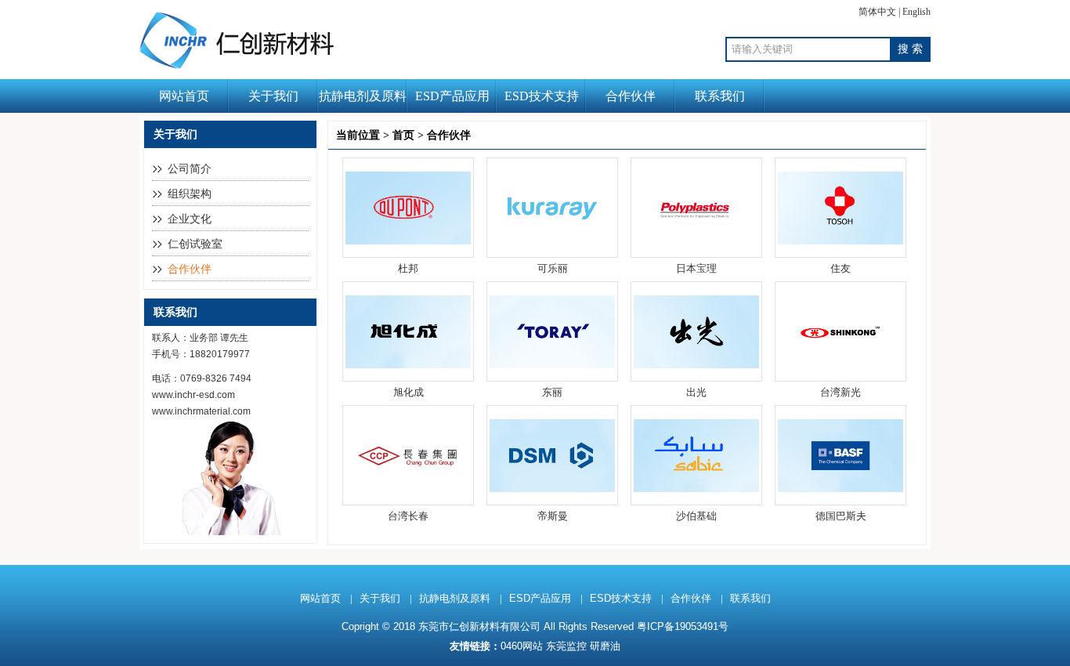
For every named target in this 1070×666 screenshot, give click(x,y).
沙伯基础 (696, 516)
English (916, 11)
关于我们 (273, 96)
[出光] (696, 365)
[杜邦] (408, 241)
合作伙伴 (630, 96)
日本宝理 (696, 268)
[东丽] (552, 365)
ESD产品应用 (452, 96)
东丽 (552, 392)
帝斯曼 (552, 516)
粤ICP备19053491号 (682, 626)
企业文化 (189, 219)
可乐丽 (552, 268)
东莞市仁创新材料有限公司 (479, 626)
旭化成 (408, 392)
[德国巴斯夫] (840, 488)
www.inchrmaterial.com (201, 411)
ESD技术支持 (541, 96)
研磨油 (605, 646)
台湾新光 (840, 392)
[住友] (840, 241)
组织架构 (189, 194)
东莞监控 (566, 646)
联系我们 (720, 96)
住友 (840, 268)
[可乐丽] (552, 241)
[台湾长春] (408, 488)
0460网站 (522, 646)
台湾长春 (408, 516)
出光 (696, 392)
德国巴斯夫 (840, 516)
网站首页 (184, 96)
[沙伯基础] (696, 488)
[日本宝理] (696, 241)
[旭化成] (408, 365)
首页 (403, 135)
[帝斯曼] (552, 488)
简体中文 (877, 11)
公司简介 (189, 169)
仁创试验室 (195, 244)
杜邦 (408, 268)
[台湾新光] (840, 365)
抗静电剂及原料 (363, 96)
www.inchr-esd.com (193, 394)
